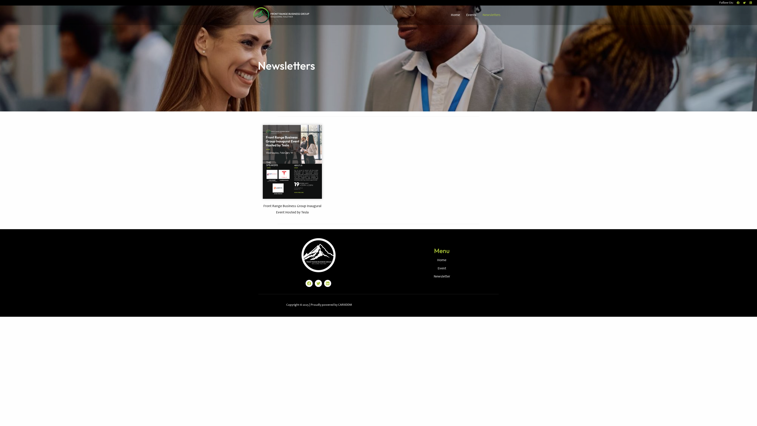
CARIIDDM (345, 304)
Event (442, 268)
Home (441, 260)
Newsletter (442, 276)
